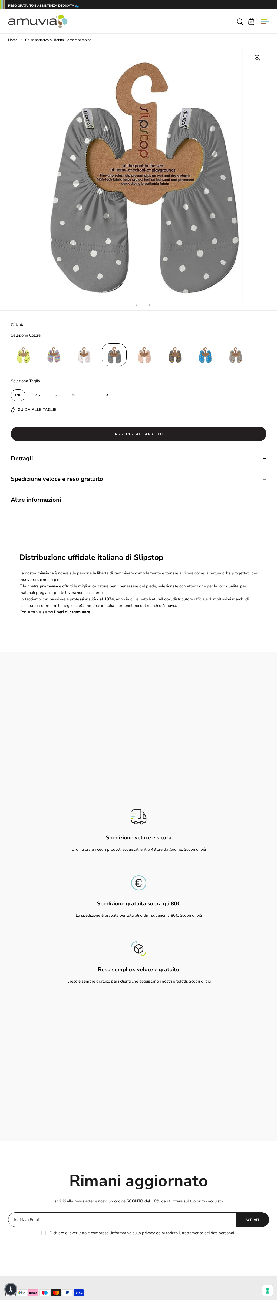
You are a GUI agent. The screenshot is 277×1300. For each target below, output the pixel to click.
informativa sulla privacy (133, 1233)
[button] (10, 1289)
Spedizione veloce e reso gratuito (57, 479)
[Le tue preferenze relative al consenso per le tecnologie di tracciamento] (267, 1290)
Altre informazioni (36, 500)
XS (37, 395)
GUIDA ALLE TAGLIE (37, 409)
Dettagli (22, 458)
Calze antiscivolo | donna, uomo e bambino (58, 40)
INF (18, 395)
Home (13, 40)
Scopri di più (195, 849)
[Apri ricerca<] (240, 21)
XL (108, 395)
